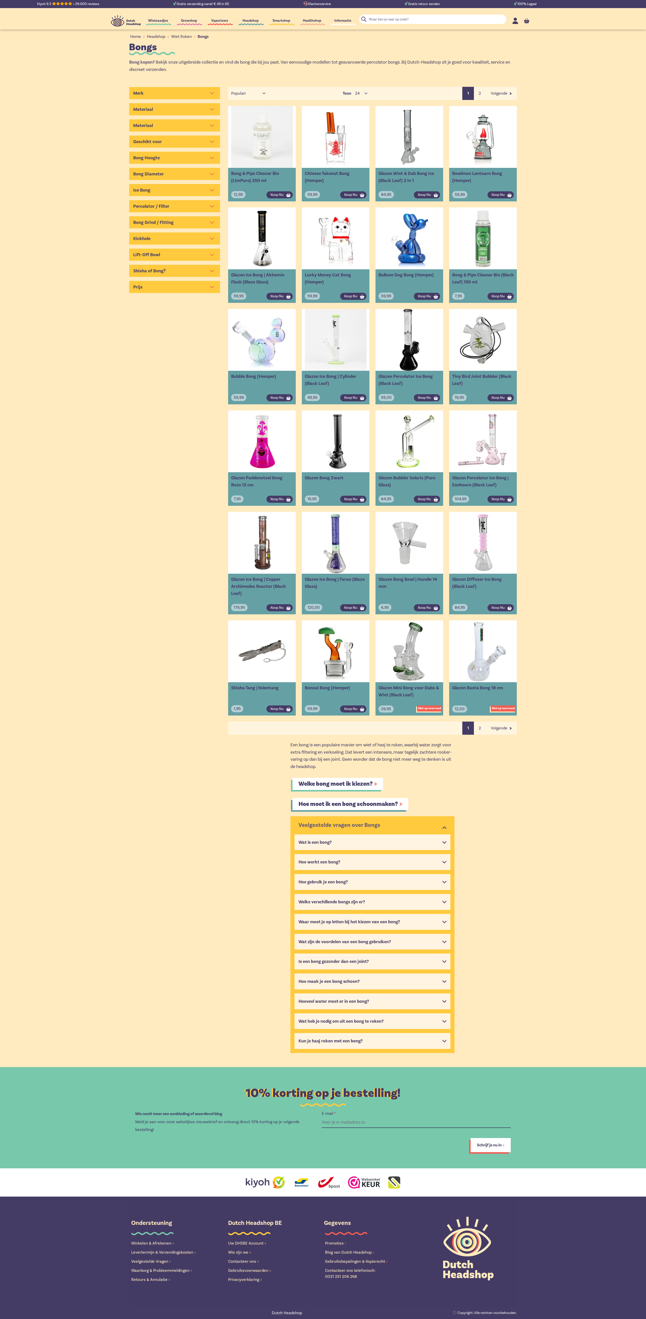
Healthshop (312, 20)
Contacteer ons (243, 1261)
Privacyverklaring (245, 1279)
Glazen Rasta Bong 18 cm (477, 688)
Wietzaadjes (158, 20)
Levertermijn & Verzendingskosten (163, 1252)
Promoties (335, 1243)
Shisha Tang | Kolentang (255, 688)
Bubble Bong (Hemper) (253, 376)
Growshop (189, 20)
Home (135, 36)
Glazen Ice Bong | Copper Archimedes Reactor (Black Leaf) (258, 586)
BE (290, 1312)
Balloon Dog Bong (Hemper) (406, 275)
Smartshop (281, 20)
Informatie (342, 20)
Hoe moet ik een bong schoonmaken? (348, 804)
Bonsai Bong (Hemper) (327, 688)
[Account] (515, 21)
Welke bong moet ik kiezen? (336, 784)
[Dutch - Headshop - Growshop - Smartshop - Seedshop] (126, 21)
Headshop (251, 20)
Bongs (203, 36)
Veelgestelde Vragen (151, 1261)
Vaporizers (219, 20)
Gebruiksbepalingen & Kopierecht (356, 1261)
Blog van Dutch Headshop (349, 1252)
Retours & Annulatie (150, 1279)
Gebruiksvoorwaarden (249, 1270)
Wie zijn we (239, 1252)
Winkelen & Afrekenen (152, 1243)
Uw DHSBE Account (247, 1243)
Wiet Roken (181, 36)
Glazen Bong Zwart (324, 478)
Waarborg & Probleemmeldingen (161, 1270)
